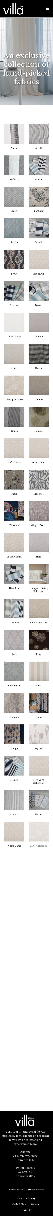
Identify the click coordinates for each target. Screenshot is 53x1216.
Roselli (38, 908)
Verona (39, 1066)
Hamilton (14, 588)
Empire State (39, 462)
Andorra (14, 179)
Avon (14, 211)
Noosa (38, 814)
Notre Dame (14, 846)
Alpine (14, 148)
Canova (39, 336)
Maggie (14, 748)
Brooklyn (38, 273)
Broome (14, 305)
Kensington (14, 685)
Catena (38, 368)
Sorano (14, 971)
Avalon (39, 179)
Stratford (14, 1003)
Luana (38, 717)
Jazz (14, 654)
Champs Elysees (14, 399)
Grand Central (14, 556)
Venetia (14, 1066)
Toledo (39, 1034)
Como (14, 431)
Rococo (14, 908)
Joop (38, 654)
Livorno (14, 717)
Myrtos (39, 748)
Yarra (14, 1097)
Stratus (38, 1003)
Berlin (14, 242)
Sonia (39, 940)
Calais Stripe (14, 336)
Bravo (14, 273)
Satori (14, 940)
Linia (39, 685)
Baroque (38, 211)
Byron (38, 305)
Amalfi (38, 148)
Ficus (14, 494)
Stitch (39, 971)
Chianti (39, 399)
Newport (14, 814)
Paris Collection (38, 846)
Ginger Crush (38, 525)
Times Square (14, 1034)
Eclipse (39, 431)
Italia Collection (38, 622)
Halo (38, 556)
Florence (39, 494)
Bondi (38, 242)
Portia (14, 877)
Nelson (14, 780)
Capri (14, 368)
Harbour (14, 622)
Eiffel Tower (14, 462)
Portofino (38, 877)
